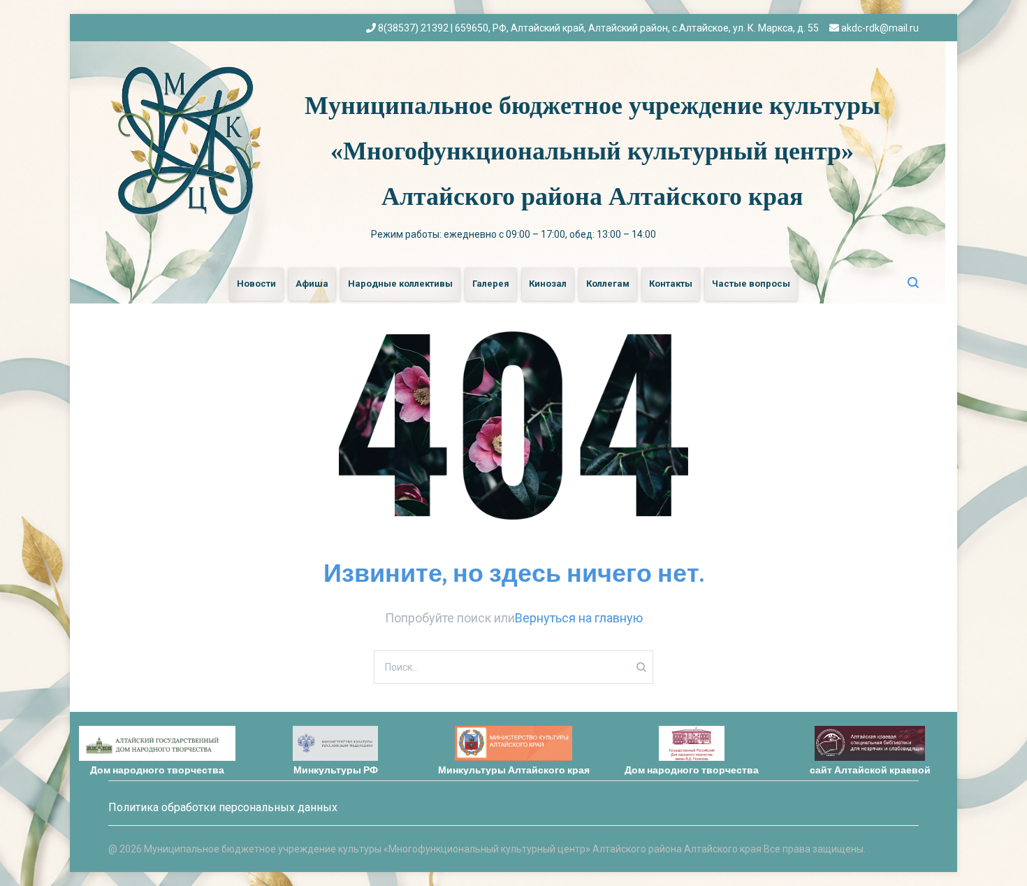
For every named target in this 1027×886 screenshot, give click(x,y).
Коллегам (607, 283)
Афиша (312, 283)
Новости (256, 283)
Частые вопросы (751, 283)
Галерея (490, 283)
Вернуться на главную (579, 617)
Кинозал (548, 283)
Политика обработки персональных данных (222, 807)
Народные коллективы (400, 283)
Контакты (670, 283)
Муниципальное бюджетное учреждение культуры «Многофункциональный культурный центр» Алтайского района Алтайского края (592, 151)
